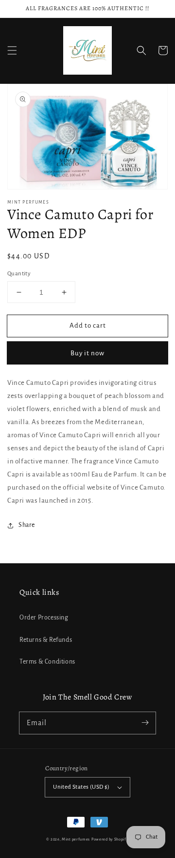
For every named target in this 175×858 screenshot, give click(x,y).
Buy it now (87, 353)
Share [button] (26, 525)
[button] (12, 50)
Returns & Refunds (45, 639)
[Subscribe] (145, 722)
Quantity (19, 273)
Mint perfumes (76, 839)
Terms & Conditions (47, 661)
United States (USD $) (81, 787)
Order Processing (44, 617)
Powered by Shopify (110, 839)
